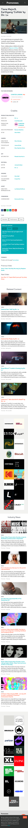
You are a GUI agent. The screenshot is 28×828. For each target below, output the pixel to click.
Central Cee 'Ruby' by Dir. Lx (10, 339)
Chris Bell (17, 176)
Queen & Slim (14, 48)
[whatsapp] (8, 210)
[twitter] (5, 210)
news (2, 535)
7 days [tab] (4, 228)
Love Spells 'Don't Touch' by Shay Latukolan (13, 244)
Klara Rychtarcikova (20, 148)
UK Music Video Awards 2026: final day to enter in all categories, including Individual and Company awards (13, 631)
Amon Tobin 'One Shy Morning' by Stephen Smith (13, 269)
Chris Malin (17, 132)
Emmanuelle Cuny (19, 199)
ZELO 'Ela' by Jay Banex (8, 236)
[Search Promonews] (25, 2)
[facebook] (2, 210)
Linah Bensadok (18, 121)
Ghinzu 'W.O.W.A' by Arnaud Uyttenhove (12, 240)
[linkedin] (10, 210)
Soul (21, 219)
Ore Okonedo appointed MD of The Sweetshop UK (11, 599)
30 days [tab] (9, 228)
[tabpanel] (14, 242)
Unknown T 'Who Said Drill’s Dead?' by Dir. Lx (13, 400)
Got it (25, 817)
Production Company (17, 97)
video (2, 307)
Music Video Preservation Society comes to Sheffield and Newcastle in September (13, 537)
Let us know (16, 260)
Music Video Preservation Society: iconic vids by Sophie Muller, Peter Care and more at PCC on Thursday (13, 663)
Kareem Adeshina (19, 130)
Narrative (4, 219)
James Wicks (18, 145)
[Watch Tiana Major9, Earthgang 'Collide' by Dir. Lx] (14, 26)
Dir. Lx (16, 118)
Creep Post (17, 179)
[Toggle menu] (2, 2)
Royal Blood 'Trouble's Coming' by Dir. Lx (13, 369)
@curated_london (22, 127)
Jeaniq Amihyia (18, 165)
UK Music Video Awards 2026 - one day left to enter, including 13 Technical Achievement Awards (13, 695)
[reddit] (13, 210)
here (9, 825)
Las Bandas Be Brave (20, 189)
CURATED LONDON (16, 94)
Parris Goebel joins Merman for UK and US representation (13, 568)
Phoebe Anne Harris (20, 156)
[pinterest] (16, 210)
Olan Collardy (18, 141)
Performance (13, 219)
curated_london (16, 99)
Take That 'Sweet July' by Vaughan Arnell (12, 231)
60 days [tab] (15, 228)
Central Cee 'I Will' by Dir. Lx (10, 309)
